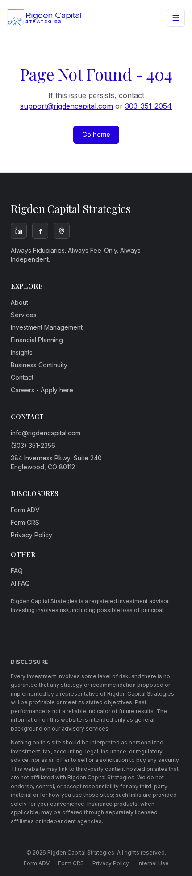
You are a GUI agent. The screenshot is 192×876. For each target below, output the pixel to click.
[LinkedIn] (19, 231)
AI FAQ (20, 583)
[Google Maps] (62, 231)
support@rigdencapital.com (66, 106)
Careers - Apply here (42, 390)
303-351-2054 (148, 106)
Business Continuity (39, 365)
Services (24, 315)
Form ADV (25, 510)
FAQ (17, 570)
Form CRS (25, 522)
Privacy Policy (31, 535)
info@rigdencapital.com (45, 433)
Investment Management (47, 327)
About (19, 302)
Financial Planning (37, 340)
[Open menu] (176, 18)
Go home (96, 134)
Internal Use (153, 863)
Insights (22, 352)
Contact (22, 377)
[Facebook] (40, 231)
